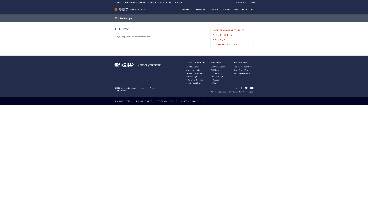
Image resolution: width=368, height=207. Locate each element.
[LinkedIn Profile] (237, 88)
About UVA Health (175, 2)
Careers (252, 2)
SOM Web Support (124, 18)
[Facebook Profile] (241, 89)
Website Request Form (224, 44)
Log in (251, 92)
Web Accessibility (222, 35)
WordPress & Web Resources (228, 30)
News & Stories (241, 2)
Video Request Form (223, 40)
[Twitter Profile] (246, 89)
